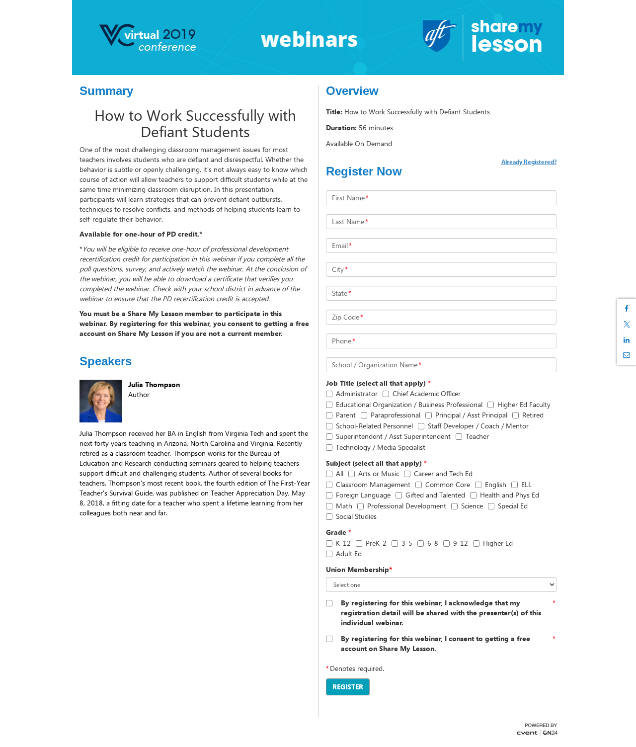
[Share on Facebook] (627, 308)
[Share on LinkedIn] (627, 339)
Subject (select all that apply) (374, 463)
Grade (336, 532)
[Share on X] (627, 324)
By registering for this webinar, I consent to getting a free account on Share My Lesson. (435, 643)
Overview (352, 91)
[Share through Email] (627, 354)
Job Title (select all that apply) (376, 383)
